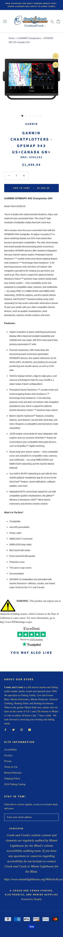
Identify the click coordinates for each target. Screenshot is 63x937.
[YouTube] (29, 730)
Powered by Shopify (31, 899)
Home (12, 38)
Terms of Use (11, 767)
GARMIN (31, 124)
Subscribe (16, 828)
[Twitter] (13, 730)
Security (8, 755)
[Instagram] (21, 730)
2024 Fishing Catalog (14, 784)
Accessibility (10, 749)
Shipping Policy (12, 778)
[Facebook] (5, 730)
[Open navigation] (5, 21)
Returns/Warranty (13, 772)
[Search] (52, 21)
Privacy (8, 761)
